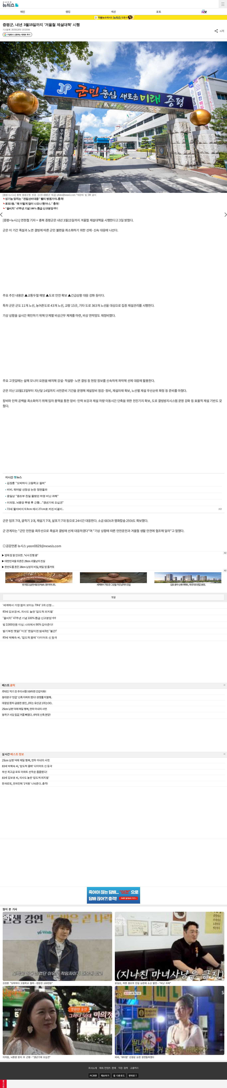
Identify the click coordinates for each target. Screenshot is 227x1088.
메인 (22, 12)
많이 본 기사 (10, 909)
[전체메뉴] (223, 4)
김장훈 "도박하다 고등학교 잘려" (26, 483)
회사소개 (92, 1068)
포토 (158, 12)
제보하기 (105, 1075)
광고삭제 (3, 1084)
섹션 (113, 12)
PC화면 (93, 1075)
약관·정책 (123, 1068)
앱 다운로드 (119, 1075)
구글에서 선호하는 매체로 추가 (18, 35)
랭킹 (68, 12)
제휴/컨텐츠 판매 (107, 1068)
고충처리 (134, 1068)
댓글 (113, 597)
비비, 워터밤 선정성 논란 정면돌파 (27, 489)
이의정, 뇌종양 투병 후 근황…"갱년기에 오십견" (35, 502)
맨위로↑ (133, 1075)
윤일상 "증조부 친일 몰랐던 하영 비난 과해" (33, 496)
